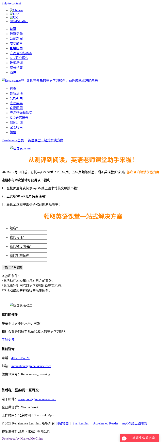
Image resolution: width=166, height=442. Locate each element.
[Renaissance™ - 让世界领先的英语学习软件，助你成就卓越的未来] (50, 80)
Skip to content (11, 3)
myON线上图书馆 (134, 423)
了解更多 (8, 339)
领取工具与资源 (12, 267)
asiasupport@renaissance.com (37, 399)
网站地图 (62, 423)
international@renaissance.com (31, 366)
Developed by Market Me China (22, 438)
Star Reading (81, 423)
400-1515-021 (19, 21)
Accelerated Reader (105, 423)
